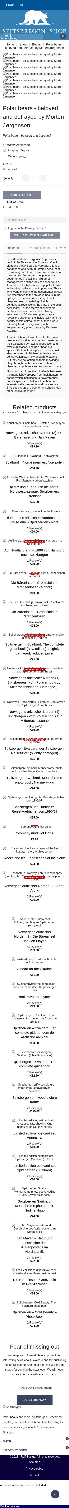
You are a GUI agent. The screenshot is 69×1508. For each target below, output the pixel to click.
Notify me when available (35, 235)
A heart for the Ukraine (34, 969)
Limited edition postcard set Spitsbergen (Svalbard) (35, 1168)
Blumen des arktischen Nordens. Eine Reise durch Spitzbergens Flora (34, 520)
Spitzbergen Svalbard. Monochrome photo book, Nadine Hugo (34, 780)
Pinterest (17, 207)
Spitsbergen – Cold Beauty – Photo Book (35, 1314)
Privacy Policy (34, 228)
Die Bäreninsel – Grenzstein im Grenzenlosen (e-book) (34, 585)
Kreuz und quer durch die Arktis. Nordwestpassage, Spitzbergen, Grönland (34, 491)
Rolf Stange (28, 1456)
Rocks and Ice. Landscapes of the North (34, 858)
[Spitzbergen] (34, 21)
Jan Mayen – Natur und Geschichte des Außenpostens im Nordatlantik (35, 1245)
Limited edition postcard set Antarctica (35, 1135)
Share (3, 207)
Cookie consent (10, 1506)
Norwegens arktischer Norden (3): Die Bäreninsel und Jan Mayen (34, 435)
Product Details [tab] (39, 247)
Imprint (34, 1475)
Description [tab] (14, 247)
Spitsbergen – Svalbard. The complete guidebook (34, 1064)
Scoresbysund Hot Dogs (34, 833)
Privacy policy (34, 1468)
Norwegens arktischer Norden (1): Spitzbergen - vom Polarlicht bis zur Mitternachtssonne (34, 716)
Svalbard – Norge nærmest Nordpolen (34, 462)
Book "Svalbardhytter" (34, 997)
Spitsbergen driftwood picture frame (34, 1100)
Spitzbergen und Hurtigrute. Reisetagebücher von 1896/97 (35, 809)
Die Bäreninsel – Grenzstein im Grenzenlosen (34, 614)
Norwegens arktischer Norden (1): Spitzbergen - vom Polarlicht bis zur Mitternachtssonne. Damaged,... (34, 682)
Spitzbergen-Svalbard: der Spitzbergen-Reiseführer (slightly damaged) (34, 751)
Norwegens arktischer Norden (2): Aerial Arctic (34, 888)
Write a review (14, 156)
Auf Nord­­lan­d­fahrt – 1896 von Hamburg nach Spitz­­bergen (34, 552)
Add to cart (22, 195)
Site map (34, 1461)
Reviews (62, 247)
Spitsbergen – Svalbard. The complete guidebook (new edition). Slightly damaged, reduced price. (34, 648)
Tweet (10, 207)
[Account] (33, 5)
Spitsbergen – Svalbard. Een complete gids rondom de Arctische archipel (35, 1032)
